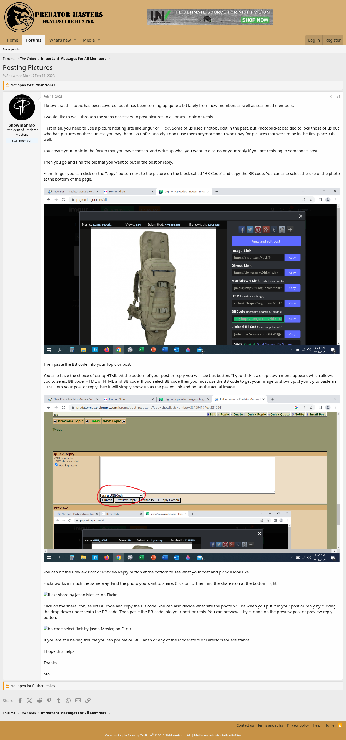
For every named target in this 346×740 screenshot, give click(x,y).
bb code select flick (65, 628)
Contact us (245, 725)
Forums (33, 40)
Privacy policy (298, 725)
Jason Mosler (87, 594)
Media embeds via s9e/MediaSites (217, 735)
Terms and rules (270, 725)
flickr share (58, 594)
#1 (338, 96)
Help (316, 725)
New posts (11, 49)
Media (89, 40)
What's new (60, 40)
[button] (75, 40)
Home (12, 40)
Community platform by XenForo (148, 735)
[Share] (331, 97)
